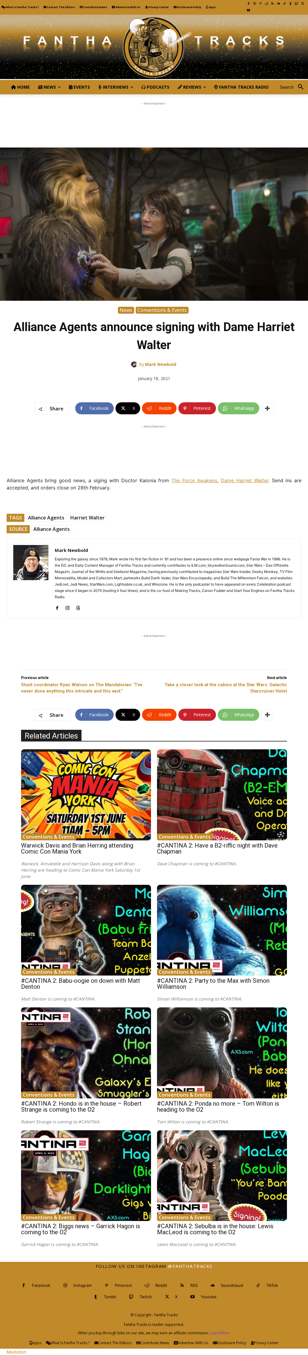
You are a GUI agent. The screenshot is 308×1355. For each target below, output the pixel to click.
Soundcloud (232, 1285)
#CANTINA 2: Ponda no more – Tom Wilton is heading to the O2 (218, 1106)
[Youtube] (248, 10)
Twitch (146, 1296)
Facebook (41, 1285)
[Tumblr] (291, 4)
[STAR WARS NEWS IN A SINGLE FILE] (154, 47)
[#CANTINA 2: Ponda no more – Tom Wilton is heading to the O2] (222, 1052)
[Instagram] (254, 4)
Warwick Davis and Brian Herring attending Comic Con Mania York (77, 848)
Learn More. (220, 1332)
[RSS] (273, 4)
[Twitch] (297, 4)
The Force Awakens (194, 480)
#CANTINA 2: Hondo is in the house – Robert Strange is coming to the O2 (81, 1106)
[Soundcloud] (279, 4)
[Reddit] (266, 4)
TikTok (272, 1285)
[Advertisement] (154, 120)
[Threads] (78, 606)
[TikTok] (285, 4)
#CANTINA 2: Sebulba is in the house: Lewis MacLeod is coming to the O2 (215, 1229)
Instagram (82, 1285)
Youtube (209, 1296)
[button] (294, 87)
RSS (194, 1285)
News (126, 310)
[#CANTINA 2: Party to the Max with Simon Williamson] (222, 930)
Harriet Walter (87, 517)
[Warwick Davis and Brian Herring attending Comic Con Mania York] (86, 794)
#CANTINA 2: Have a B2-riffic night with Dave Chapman (217, 848)
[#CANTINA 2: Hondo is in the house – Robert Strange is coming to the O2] (86, 1052)
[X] (303, 4)
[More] (267, 408)
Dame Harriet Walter (244, 480)
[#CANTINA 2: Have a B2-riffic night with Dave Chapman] (222, 794)
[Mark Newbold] (135, 364)
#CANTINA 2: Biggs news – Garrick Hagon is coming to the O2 (80, 1229)
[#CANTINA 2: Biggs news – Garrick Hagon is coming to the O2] (86, 1175)
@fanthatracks (190, 1266)
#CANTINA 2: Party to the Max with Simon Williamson (213, 983)
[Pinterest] (260, 4)
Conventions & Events (162, 310)
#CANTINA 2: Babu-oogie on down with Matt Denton (80, 983)
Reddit (161, 1285)
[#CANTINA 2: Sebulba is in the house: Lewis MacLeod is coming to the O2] (222, 1175)
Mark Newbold (160, 364)
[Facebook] (248, 4)
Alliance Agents (46, 517)
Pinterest (123, 1285)
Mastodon (16, 1351)
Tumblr (110, 1296)
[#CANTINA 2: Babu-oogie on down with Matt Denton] (86, 930)
